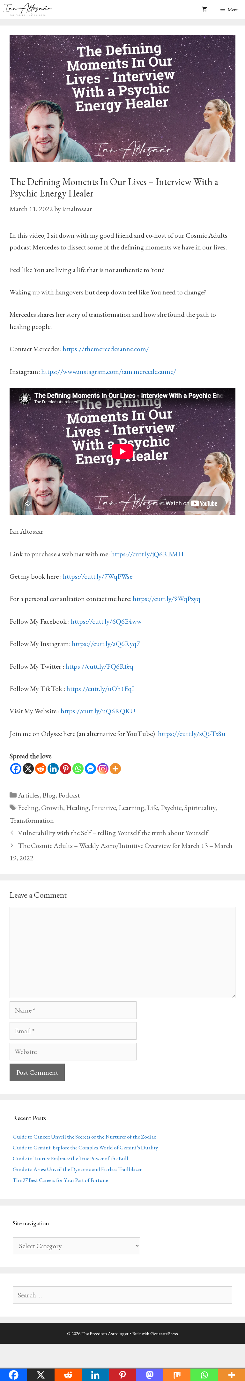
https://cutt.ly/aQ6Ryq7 (106, 643)
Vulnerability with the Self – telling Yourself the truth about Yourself (113, 832)
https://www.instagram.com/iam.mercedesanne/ (108, 371)
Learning (131, 807)
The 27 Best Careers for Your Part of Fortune (60, 1180)
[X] (28, 768)
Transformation (32, 820)
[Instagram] (102, 768)
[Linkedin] (53, 768)
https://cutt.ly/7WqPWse (97, 576)
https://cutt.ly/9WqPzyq (166, 598)
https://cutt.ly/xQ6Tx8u (192, 733)
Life (152, 807)
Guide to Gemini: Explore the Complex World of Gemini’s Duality (85, 1147)
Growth (52, 807)
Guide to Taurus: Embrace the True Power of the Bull (70, 1158)
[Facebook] (15, 768)
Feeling (28, 807)
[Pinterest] (65, 768)
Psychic (171, 807)
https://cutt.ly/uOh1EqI (100, 688)
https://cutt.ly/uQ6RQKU (98, 711)
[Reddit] (40, 768)
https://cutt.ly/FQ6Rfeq (99, 666)
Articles (29, 795)
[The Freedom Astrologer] (29, 9)
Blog (49, 795)
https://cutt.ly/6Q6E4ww (106, 621)
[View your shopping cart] (204, 9)
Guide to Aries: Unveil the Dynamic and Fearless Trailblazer (77, 1169)
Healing (77, 807)
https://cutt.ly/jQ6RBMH (147, 554)
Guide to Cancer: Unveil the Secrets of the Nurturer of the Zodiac (84, 1136)
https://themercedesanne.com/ (106, 348)
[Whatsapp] (78, 768)
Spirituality (199, 807)
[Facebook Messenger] (90, 768)
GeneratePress (164, 1333)
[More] (115, 768)
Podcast (69, 795)
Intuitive (104, 807)
